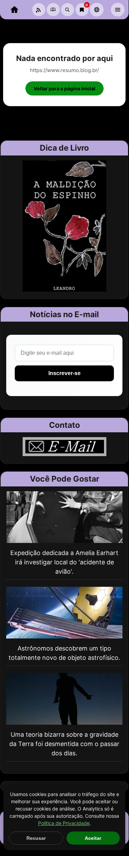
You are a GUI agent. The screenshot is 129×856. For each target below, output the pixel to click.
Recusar (36, 838)
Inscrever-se (64, 373)
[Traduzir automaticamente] (97, 10)
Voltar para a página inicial (64, 88)
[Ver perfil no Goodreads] (53, 9)
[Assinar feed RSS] (38, 9)
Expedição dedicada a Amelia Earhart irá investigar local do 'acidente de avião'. (64, 562)
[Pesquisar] (67, 9)
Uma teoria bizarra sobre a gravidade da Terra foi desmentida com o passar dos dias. (64, 744)
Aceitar (93, 838)
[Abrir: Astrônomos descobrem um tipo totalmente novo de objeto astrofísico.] (64, 612)
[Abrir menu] (118, 10)
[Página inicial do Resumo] (14, 9)
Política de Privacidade (64, 823)
